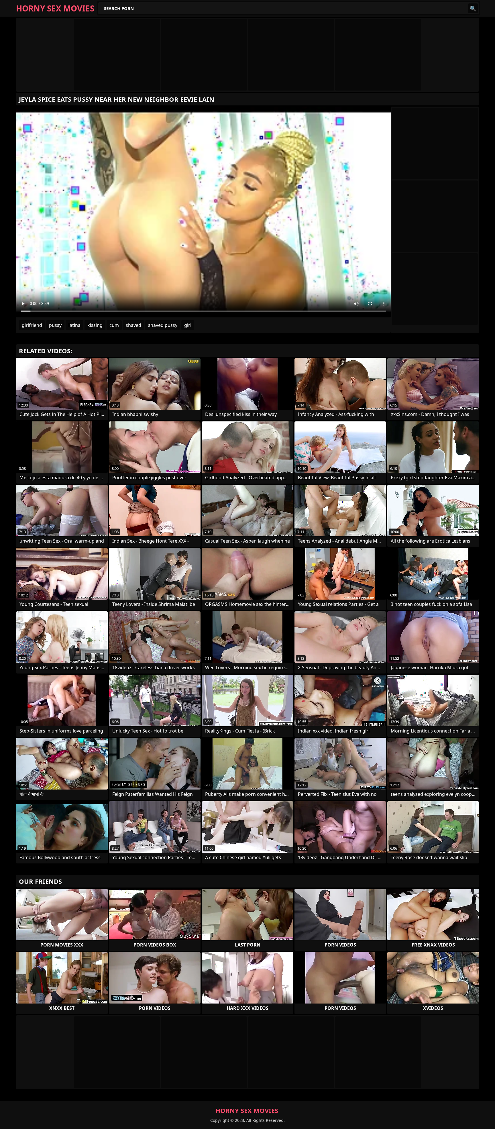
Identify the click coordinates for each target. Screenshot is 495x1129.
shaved (133, 325)
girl (187, 325)
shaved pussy (162, 325)
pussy (55, 325)
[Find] (473, 8)
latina (74, 325)
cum (114, 325)
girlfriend (32, 325)
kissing (95, 325)
